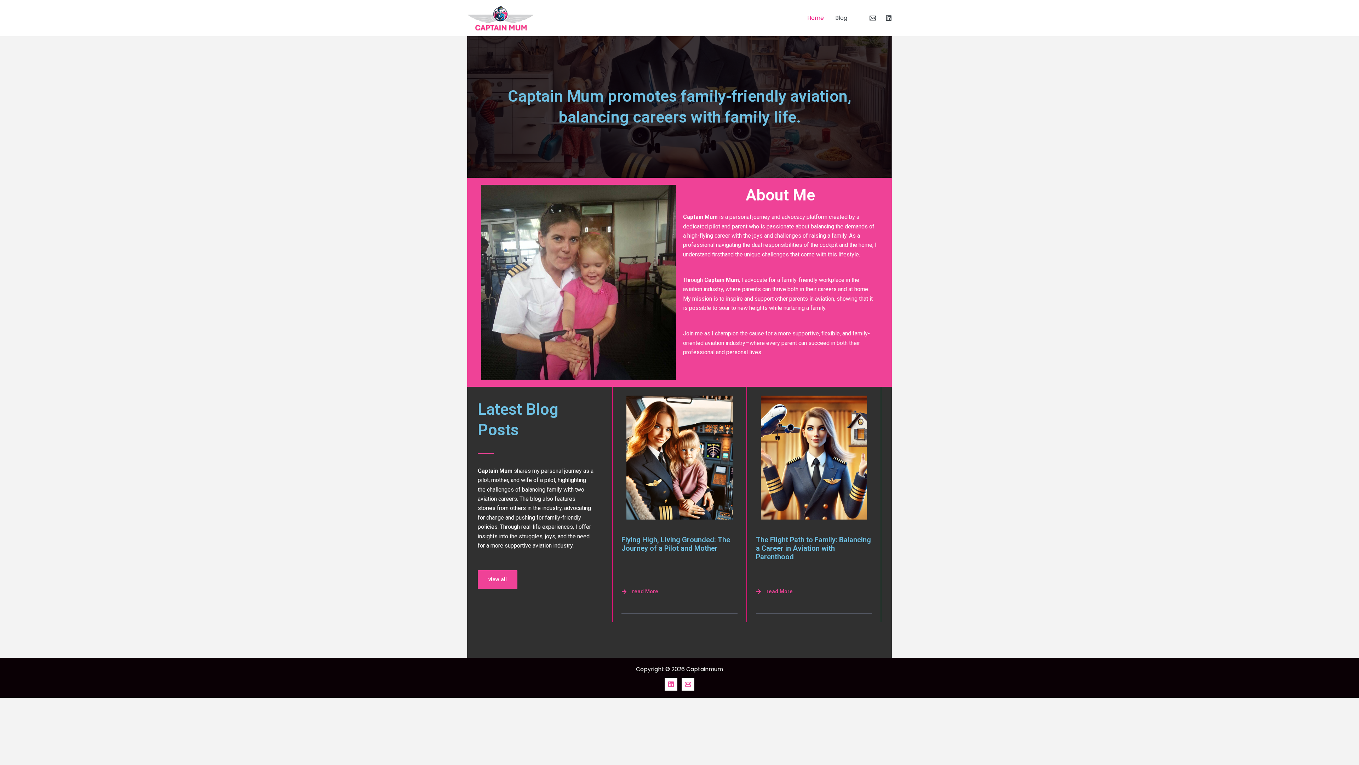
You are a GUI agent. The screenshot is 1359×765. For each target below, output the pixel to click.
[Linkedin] (888, 18)
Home (815, 18)
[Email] (873, 18)
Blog (841, 18)
